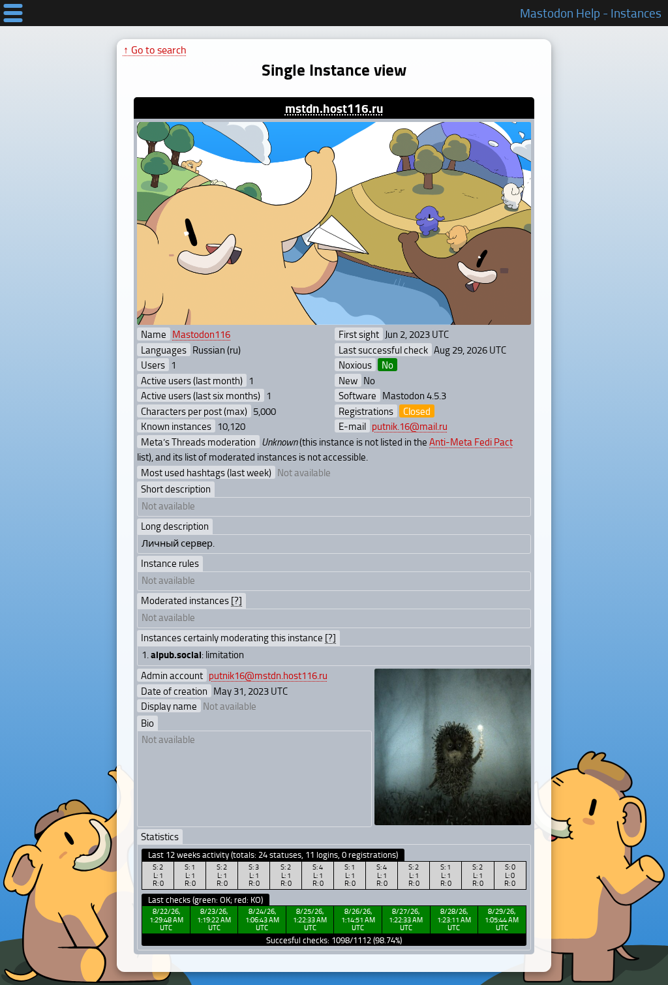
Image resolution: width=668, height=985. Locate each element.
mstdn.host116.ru (334, 108)
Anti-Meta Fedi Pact (471, 441)
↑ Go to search (155, 49)
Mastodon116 (201, 334)
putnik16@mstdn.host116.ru (268, 675)
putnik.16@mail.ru (410, 425)
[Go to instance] (333, 224)
